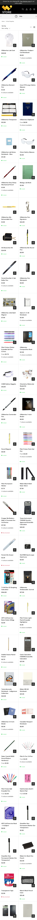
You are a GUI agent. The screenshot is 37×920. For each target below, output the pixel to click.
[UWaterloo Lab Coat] (9, 40)
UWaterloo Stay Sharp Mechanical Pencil (8, 184)
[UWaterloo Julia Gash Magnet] (9, 302)
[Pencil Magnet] (9, 438)
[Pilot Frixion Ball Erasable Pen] (9, 778)
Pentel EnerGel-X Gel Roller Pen (8, 279)
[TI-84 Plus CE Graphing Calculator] (9, 577)
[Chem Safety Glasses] (28, 141)
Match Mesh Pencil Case (26, 892)
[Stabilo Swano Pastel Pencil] (9, 644)
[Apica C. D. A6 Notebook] (28, 302)
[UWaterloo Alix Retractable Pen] (9, 207)
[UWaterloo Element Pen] (9, 74)
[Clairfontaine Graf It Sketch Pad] (28, 778)
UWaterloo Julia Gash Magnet (8, 314)
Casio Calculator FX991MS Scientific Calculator (26, 657)
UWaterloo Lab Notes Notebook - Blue (8, 153)
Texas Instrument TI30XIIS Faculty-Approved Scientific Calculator (26, 521)
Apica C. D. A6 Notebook (24, 314)
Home (3, 21)
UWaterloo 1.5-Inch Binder (7, 723)
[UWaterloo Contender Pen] (9, 404)
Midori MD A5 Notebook (24, 690)
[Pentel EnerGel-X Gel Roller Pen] (9, 267)
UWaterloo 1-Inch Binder (26, 415)
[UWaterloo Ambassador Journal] (28, 577)
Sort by (4, 26)
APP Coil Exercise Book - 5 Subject (9, 824)
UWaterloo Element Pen (7, 86)
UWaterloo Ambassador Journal (27, 588)
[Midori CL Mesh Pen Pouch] (28, 845)
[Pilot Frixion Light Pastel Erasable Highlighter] (28, 607)
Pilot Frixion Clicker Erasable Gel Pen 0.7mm (7, 349)
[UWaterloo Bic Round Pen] (28, 237)
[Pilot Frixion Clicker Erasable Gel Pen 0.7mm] (9, 337)
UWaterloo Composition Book (26, 348)
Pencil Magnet (6, 449)
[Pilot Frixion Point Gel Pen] (28, 438)
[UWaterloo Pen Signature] (28, 207)
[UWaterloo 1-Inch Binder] (28, 404)
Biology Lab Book (25, 183)
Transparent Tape (7, 890)
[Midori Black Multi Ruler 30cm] (28, 473)
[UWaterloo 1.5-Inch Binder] (9, 711)
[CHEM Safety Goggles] (9, 373)
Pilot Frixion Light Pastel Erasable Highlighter (26, 620)
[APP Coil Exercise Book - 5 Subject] (9, 813)
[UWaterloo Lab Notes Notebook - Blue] (9, 141)
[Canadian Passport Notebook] (28, 711)
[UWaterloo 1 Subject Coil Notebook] (28, 40)
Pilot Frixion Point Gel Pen (27, 450)
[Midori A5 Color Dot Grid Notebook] (28, 910)
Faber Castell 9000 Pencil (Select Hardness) (7, 758)
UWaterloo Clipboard (27, 120)
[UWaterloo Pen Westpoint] (28, 267)
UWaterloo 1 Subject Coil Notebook (26, 51)
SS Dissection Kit (7, 248)
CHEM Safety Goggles (8, 384)
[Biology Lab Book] (28, 172)
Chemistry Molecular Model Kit (27, 385)
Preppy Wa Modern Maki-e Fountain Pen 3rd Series (8, 520)
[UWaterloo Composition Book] (28, 337)
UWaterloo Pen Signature (25, 218)
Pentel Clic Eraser (7, 555)
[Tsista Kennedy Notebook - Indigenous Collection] (9, 679)
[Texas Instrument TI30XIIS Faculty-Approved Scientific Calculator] (28, 508)
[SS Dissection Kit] (9, 237)
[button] (30, 9)
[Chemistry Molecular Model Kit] (28, 373)
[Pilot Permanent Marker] (9, 473)
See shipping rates (25, 1)
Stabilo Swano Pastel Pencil (8, 656)
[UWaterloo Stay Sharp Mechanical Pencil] (9, 172)
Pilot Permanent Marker (6, 485)
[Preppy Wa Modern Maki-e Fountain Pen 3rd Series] (9, 508)
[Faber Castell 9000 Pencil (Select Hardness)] (9, 746)
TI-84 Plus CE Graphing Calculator (9, 588)
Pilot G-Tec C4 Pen (26, 756)
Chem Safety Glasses (27, 152)
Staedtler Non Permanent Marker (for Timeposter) (27, 825)
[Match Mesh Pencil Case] (28, 880)
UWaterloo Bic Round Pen (27, 249)
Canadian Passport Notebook (26, 723)
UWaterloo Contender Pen (8, 415)
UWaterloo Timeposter (9, 120)
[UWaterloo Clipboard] (28, 109)
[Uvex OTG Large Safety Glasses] (28, 74)
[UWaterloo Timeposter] (9, 109)
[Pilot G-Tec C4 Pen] (28, 746)
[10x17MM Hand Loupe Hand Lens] (28, 544)
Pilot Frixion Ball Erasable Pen (6, 790)
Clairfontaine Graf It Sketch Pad (26, 790)
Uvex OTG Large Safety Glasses (28, 86)
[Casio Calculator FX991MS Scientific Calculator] (28, 644)
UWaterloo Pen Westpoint (25, 279)
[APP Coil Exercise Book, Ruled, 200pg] (9, 607)
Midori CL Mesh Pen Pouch (26, 857)
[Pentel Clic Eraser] (9, 544)
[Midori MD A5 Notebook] (28, 679)
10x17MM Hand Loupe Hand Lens (27, 556)
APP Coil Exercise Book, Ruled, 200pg (7, 619)
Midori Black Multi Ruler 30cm (26, 485)
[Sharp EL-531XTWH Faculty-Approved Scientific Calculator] (9, 910)
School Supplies (10, 21)
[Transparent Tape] (9, 880)
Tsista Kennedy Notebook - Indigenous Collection (9, 691)
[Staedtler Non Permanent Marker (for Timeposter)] (28, 813)
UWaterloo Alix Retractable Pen (6, 218)
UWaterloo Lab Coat (8, 50)
